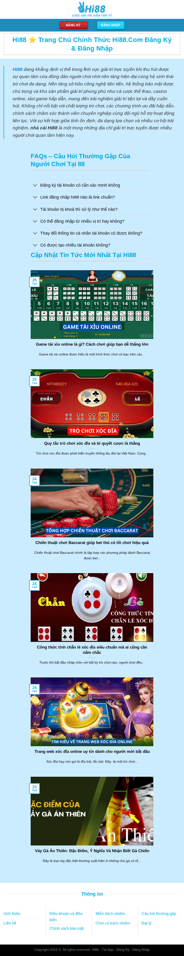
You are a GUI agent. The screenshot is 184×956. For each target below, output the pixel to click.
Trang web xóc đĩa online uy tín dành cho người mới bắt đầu (92, 751)
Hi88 (95, 949)
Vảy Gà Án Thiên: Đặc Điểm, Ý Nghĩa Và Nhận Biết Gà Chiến (92, 851)
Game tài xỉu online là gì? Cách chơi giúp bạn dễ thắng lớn (92, 344)
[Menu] (6, 9)
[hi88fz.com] (92, 9)
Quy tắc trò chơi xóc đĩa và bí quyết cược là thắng (92, 443)
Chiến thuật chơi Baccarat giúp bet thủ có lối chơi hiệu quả (92, 542)
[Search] (176, 9)
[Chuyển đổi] (35, 186)
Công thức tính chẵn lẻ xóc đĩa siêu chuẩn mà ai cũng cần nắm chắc (92, 650)
